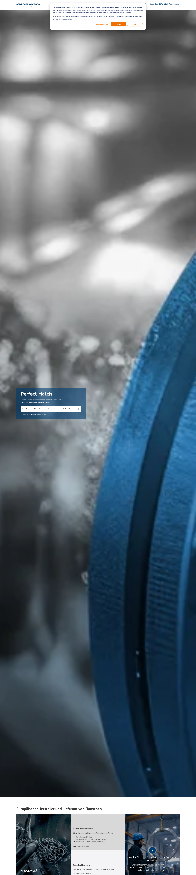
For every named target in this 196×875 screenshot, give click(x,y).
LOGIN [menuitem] (151, 4)
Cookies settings (102, 24)
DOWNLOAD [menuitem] (169, 4)
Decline (135, 24)
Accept (118, 24)
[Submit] (78, 409)
